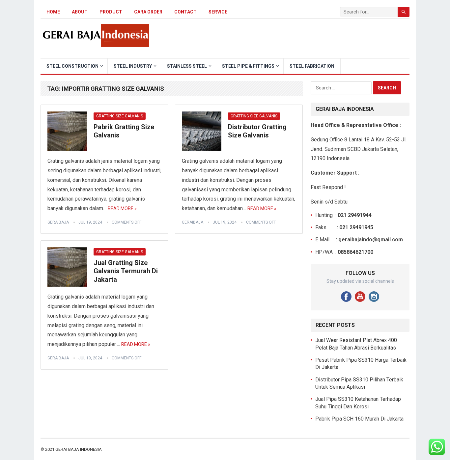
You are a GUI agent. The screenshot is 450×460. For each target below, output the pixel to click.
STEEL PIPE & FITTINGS (248, 66)
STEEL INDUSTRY (133, 66)
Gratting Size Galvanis (119, 116)
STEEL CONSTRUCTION (72, 66)
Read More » (122, 208)
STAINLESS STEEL (187, 66)
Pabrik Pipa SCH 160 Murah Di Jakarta (359, 419)
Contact (185, 11)
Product (110, 11)
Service (218, 11)
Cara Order (148, 11)
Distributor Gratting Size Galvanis (257, 131)
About (80, 11)
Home (53, 11)
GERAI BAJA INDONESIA (78, 449)
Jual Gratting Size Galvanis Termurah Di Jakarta (126, 271)
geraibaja (58, 222)
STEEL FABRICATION (312, 66)
